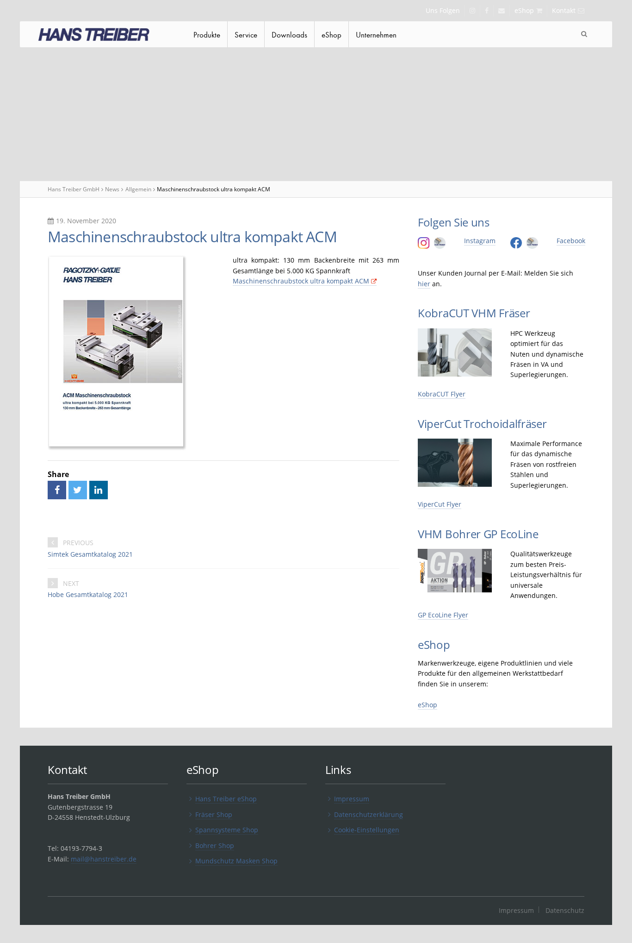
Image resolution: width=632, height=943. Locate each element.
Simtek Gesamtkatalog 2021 (90, 554)
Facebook (571, 240)
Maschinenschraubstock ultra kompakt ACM (301, 281)
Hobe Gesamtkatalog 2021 (88, 594)
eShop (427, 704)
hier (424, 283)
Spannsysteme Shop (226, 829)
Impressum (351, 798)
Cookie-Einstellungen (366, 829)
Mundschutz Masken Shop (236, 860)
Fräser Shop (213, 814)
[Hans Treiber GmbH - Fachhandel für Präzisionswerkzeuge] (103, 36)
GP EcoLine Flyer (443, 614)
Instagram (480, 240)
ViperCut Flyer (439, 504)
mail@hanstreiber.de (103, 859)
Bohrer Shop (214, 845)
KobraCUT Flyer (441, 394)
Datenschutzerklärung (368, 814)
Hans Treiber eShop (226, 798)
